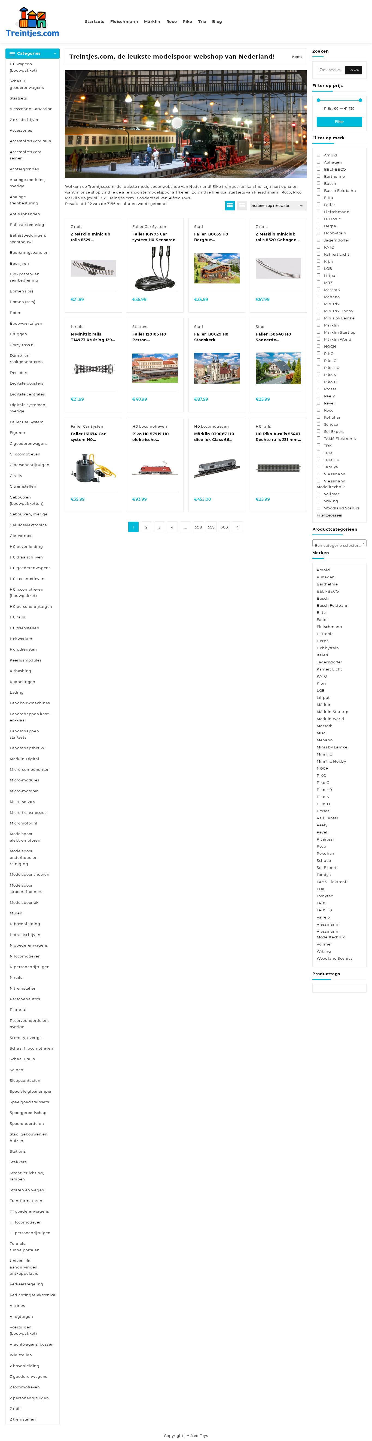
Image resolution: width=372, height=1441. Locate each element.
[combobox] (339, 543)
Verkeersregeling (26, 1284)
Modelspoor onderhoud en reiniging (24, 857)
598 (198, 527)
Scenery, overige (26, 1037)
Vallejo (323, 917)
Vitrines (17, 1305)
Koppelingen (22, 681)
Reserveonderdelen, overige (29, 1023)
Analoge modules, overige (27, 182)
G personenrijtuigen (29, 465)
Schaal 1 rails (22, 1059)
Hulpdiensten (23, 649)
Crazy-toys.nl (22, 345)
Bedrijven (19, 263)
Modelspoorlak (24, 902)
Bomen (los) (21, 291)
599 (211, 527)
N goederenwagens (29, 945)
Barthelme (327, 584)
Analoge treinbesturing (24, 200)
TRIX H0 (324, 910)
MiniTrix (324, 754)
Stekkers (18, 1162)
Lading (17, 692)
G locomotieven (25, 454)
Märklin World (330, 719)
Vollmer (324, 944)
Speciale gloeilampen (31, 1091)
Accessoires (21, 130)
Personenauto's (25, 999)
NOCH (323, 768)
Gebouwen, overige (29, 514)
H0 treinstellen (24, 628)
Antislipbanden (25, 214)
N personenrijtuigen (30, 967)
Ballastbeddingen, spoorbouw (28, 238)
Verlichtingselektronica (33, 1295)
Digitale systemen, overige (28, 408)
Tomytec (325, 896)
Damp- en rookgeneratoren (26, 358)
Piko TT (324, 804)
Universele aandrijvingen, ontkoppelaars (24, 1267)
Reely (322, 825)
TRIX (321, 903)
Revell (323, 832)
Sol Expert (327, 867)
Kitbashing (20, 671)
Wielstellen (21, 1355)
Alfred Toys (179, 198)
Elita (321, 612)
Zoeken (354, 70)
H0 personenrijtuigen (31, 606)
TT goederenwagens (29, 1211)
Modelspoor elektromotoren (25, 837)
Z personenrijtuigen (29, 1398)
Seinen (16, 1070)
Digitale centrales (27, 394)
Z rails (16, 1408)
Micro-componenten (30, 769)
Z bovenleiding (24, 1366)
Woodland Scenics (334, 958)
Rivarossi (325, 839)
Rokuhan (325, 853)
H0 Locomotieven (27, 578)
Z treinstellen (23, 1419)
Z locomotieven (25, 1387)
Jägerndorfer (329, 662)
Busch (323, 598)
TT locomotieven (26, 1222)
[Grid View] (230, 205)
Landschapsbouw (27, 748)
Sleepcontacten (25, 1080)
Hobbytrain (328, 648)
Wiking (324, 951)
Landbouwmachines (30, 703)
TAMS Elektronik (333, 882)
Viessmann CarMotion (31, 109)
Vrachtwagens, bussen (32, 1344)
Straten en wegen (27, 1190)
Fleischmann (267, 192)
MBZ (321, 733)
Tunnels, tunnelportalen (25, 1246)
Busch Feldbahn (333, 605)
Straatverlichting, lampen (27, 1176)
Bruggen (18, 334)
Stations (18, 1151)
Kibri (321, 683)
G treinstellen (23, 486)
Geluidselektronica (28, 525)
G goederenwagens (29, 443)
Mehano (325, 740)
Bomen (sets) (22, 302)
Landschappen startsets (24, 734)
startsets (236, 192)
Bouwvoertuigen (26, 323)
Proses (323, 811)
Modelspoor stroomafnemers (26, 888)
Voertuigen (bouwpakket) (23, 1330)
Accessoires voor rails (30, 141)
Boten (16, 312)
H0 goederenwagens (30, 568)
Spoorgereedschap (28, 1112)
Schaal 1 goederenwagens (27, 84)
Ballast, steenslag (27, 224)
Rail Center (328, 818)
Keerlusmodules (26, 660)
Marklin (72, 198)
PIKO (322, 775)
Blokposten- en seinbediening (25, 277)
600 (224, 527)
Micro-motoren (24, 791)
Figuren (17, 432)
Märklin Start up (332, 711)
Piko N (323, 796)
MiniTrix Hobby (331, 761)
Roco (286, 192)
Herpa (323, 641)
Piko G (323, 782)
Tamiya (324, 874)
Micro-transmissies (28, 812)
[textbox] (339, 545)
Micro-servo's (22, 801)
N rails (16, 977)
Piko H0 (324, 789)
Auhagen (326, 577)
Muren (16, 913)
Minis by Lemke (332, 747)
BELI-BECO (328, 591)
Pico (297, 192)
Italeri (322, 655)
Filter (339, 122)
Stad (198, 226)
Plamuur (18, 1009)
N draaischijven (25, 934)
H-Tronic (325, 634)
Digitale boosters (26, 383)
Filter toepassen (329, 515)
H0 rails (17, 617)
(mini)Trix (96, 198)
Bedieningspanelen (29, 252)
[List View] (242, 205)
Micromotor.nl (23, 823)
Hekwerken (21, 638)
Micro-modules (24, 780)
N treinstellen (23, 988)
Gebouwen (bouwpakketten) (27, 500)
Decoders (19, 372)
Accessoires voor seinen (25, 155)
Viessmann (327, 924)
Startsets (18, 98)
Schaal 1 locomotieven (31, 1048)
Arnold (323, 570)
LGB (321, 690)
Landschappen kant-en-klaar (30, 717)
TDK (321, 889)
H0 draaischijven (26, 557)
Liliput (323, 697)
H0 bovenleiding (26, 546)
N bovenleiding (25, 924)
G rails (16, 475)
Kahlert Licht (329, 669)
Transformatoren (26, 1200)
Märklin (324, 704)
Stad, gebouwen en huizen (29, 1137)
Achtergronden (24, 169)
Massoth (325, 726)
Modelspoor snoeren (30, 874)
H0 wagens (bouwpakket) (23, 67)
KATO (322, 676)
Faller (322, 619)
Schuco (324, 860)
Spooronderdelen (27, 1123)
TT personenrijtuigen (30, 1233)
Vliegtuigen (21, 1316)
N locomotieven (25, 956)
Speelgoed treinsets (29, 1102)
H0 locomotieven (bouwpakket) (27, 592)
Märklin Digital (24, 759)
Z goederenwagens (28, 1376)
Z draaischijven (25, 119)
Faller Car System (27, 422)
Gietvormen (21, 535)
